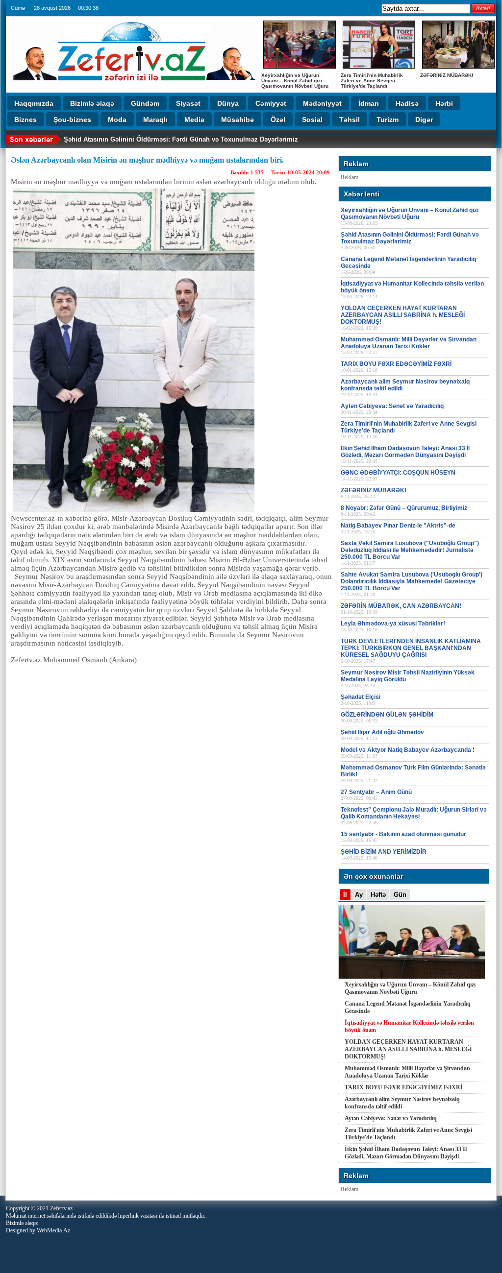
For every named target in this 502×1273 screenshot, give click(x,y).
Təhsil (349, 119)
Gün (400, 894)
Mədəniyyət (322, 103)
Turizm (387, 119)
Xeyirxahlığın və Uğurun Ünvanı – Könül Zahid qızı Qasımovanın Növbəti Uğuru (294, 80)
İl (345, 894)
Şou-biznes (72, 119)
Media (194, 119)
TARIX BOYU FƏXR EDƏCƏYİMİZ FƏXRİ (404, 1087)
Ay (359, 894)
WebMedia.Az (53, 1230)
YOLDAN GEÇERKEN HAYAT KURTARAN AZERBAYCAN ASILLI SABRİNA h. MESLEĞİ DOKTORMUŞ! (408, 1049)
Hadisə (407, 103)
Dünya (228, 103)
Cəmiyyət (270, 103)
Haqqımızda (33, 103)
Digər (424, 119)
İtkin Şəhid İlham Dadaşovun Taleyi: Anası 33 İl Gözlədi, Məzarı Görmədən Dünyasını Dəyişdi (406, 1153)
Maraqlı (155, 119)
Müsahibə (237, 119)
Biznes (25, 119)
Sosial (312, 119)
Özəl (278, 119)
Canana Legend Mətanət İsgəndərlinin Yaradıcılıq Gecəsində (408, 1007)
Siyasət (188, 103)
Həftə (378, 894)
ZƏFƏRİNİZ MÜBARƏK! (446, 75)
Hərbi (444, 103)
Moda (117, 119)
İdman (368, 103)
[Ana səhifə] (133, 88)
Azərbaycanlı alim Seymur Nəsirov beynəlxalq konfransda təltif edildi (402, 1103)
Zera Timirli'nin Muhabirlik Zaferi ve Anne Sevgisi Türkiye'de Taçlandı (372, 80)
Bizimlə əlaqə (92, 103)
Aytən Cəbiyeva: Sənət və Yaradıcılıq (391, 1118)
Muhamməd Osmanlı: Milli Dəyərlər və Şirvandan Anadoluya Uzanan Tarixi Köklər (407, 1072)
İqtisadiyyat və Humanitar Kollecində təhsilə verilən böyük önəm (409, 1026)
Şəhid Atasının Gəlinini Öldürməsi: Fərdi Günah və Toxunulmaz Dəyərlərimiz (181, 139)
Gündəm (145, 103)
